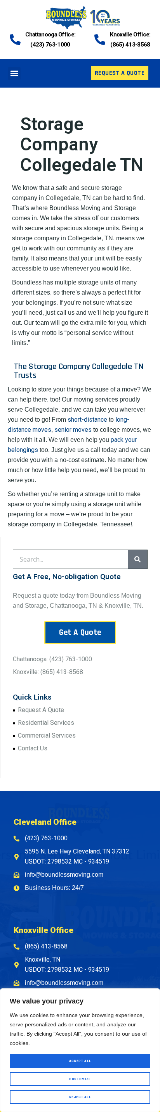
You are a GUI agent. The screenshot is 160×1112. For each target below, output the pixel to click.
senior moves (73, 429)
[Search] (137, 559)
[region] (80, 1050)
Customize (80, 1079)
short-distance (87, 419)
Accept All (80, 1061)
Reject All (80, 1097)
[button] (14, 73)
